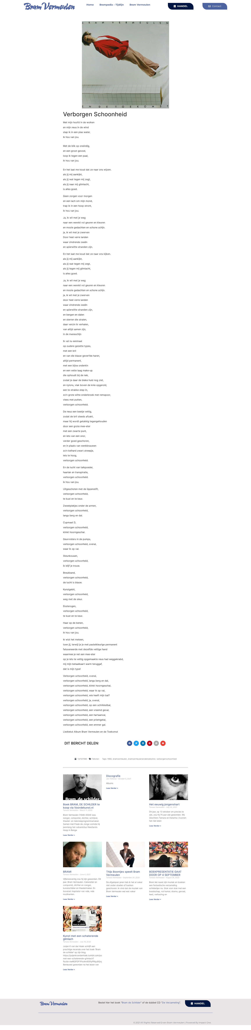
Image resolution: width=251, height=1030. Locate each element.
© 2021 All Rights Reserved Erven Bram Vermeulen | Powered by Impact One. (172, 1022)
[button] (129, 743)
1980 (109, 759)
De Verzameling (170, 1002)
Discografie (113, 775)
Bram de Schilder (131, 1002)
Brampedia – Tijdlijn (111, 4)
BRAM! (67, 871)
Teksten (95, 759)
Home (90, 4)
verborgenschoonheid (167, 759)
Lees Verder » (69, 835)
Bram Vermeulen (140, 4)
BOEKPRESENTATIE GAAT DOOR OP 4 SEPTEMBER (165, 873)
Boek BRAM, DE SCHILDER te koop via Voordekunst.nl (81, 806)
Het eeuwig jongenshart (164, 804)
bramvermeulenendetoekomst (141, 759)
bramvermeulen (120, 759)
